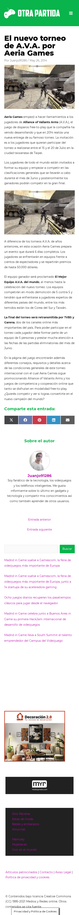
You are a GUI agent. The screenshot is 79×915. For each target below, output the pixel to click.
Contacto (46, 872)
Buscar (67, 548)
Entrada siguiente (39, 529)
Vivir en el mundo (24, 849)
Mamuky (18, 839)
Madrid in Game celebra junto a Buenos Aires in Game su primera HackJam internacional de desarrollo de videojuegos (37, 619)
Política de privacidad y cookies (27, 877)
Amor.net (18, 829)
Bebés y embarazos (25, 824)
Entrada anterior (39, 519)
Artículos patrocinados (21, 872)
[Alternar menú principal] (71, 13)
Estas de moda (22, 819)
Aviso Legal (63, 872)
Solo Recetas (21, 813)
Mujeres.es (19, 844)
